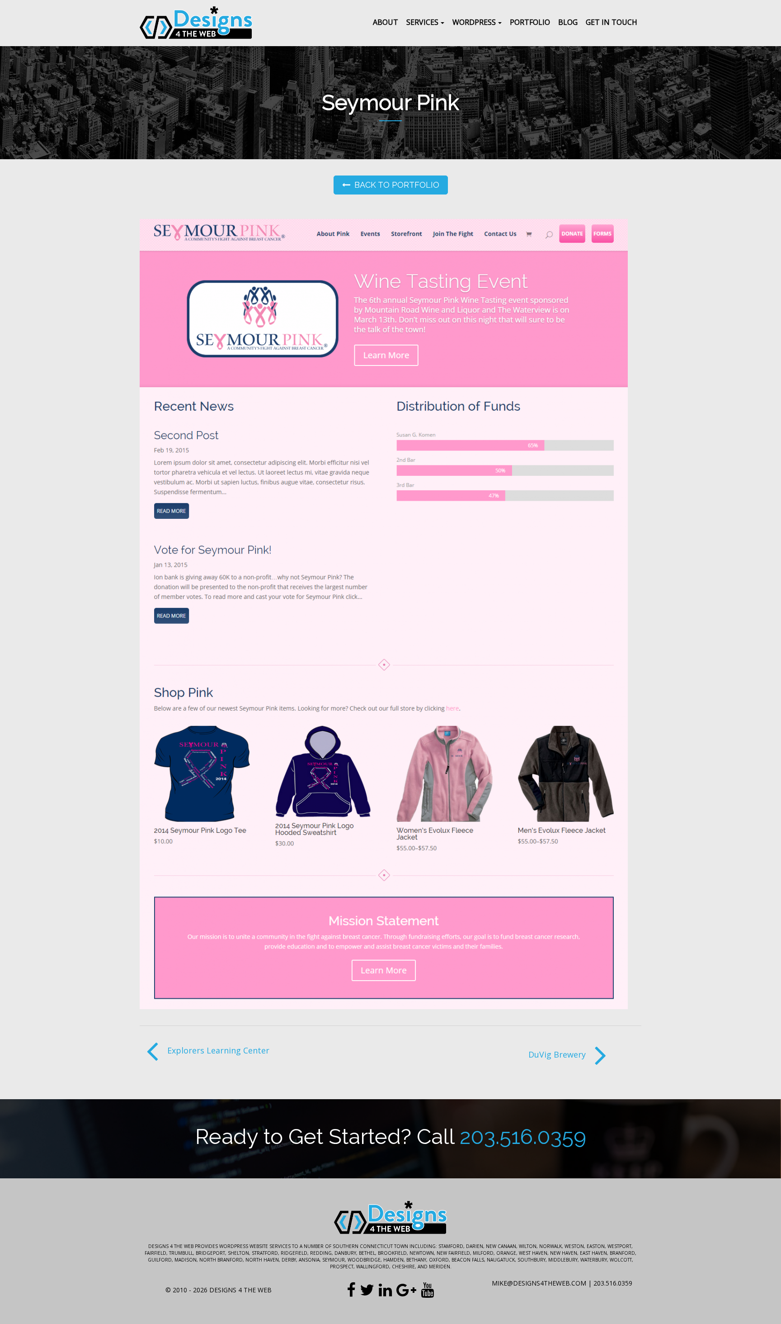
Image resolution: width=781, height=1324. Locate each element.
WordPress (474, 22)
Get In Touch (611, 22)
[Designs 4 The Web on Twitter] (367, 1289)
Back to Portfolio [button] (396, 185)
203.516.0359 (523, 1136)
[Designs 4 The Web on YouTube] (427, 1289)
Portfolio (530, 22)
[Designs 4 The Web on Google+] (406, 1289)
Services (422, 22)
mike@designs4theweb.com (539, 1283)
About (385, 22)
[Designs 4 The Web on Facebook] (351, 1289)
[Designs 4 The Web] (196, 23)
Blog (568, 22)
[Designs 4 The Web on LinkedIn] (385, 1289)
